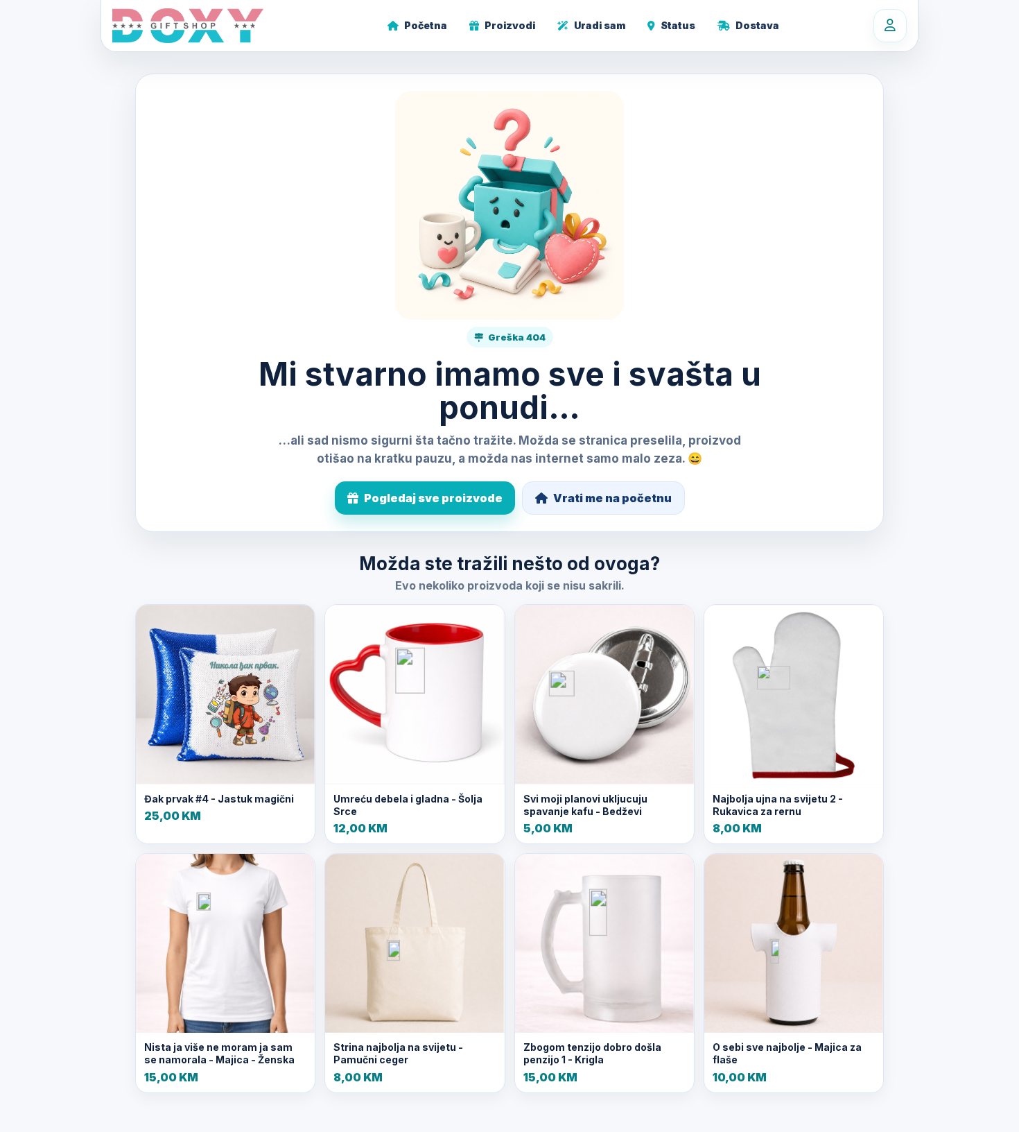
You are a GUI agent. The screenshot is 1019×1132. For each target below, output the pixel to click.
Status (678, 25)
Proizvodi (510, 25)
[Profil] (890, 25)
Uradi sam (599, 25)
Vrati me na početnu (612, 498)
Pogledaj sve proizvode (433, 498)
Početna (425, 25)
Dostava (757, 25)
